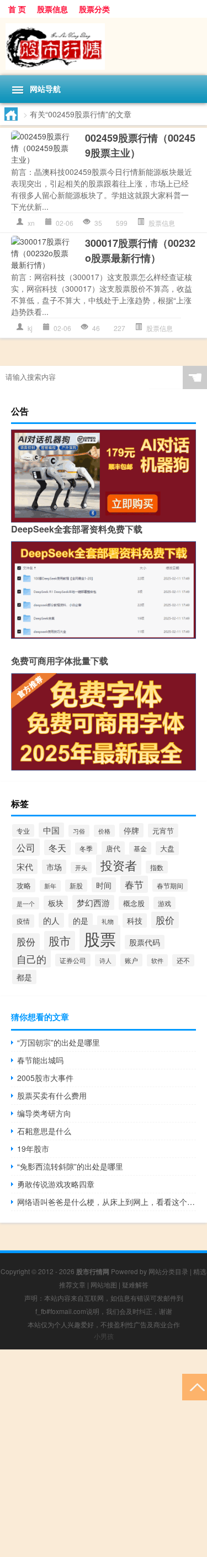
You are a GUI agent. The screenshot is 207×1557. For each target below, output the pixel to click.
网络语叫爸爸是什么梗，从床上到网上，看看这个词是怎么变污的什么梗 (106, 1201)
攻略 (24, 885)
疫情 (23, 921)
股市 (60, 941)
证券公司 (73, 960)
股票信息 (52, 8)
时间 (104, 885)
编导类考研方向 (44, 1113)
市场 (54, 866)
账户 (131, 960)
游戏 (164, 903)
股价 (165, 920)
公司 (26, 847)
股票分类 (94, 8)
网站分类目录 (168, 1271)
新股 (76, 885)
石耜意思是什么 (44, 1130)
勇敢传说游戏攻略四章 (55, 1183)
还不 (183, 960)
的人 (51, 920)
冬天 (57, 847)
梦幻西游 (93, 902)
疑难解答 (135, 1284)
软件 (157, 960)
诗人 (105, 960)
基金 (140, 848)
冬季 (86, 848)
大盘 (167, 848)
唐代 (113, 848)
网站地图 (104, 1284)
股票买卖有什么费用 (52, 1095)
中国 (51, 830)
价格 (104, 830)
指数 (156, 867)
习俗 (79, 830)
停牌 (131, 830)
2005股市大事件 (45, 1077)
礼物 (108, 921)
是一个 (26, 903)
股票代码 (144, 942)
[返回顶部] (194, 1386)
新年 (50, 886)
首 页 (17, 8)
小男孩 (104, 1336)
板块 (55, 902)
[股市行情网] (103, 46)
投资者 (118, 864)
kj (30, 328)
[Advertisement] (103, 1453)
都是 (24, 976)
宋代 (25, 866)
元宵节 (163, 830)
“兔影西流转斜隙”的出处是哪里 (70, 1166)
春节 (134, 884)
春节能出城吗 (40, 1059)
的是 (80, 920)
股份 (26, 941)
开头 (81, 867)
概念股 (134, 903)
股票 (100, 938)
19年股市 (33, 1148)
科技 (134, 920)
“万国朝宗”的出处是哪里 (58, 1042)
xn (31, 222)
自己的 (31, 958)
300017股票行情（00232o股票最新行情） (140, 250)
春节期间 (170, 885)
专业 (23, 830)
